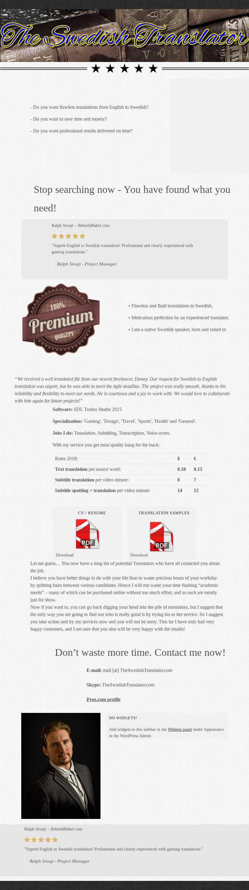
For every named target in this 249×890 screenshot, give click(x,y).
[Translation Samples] (161, 537)
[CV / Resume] (87, 534)
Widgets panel (180, 729)
